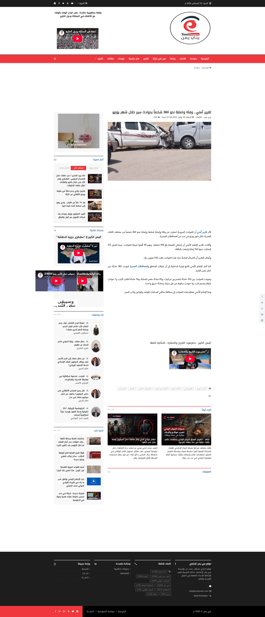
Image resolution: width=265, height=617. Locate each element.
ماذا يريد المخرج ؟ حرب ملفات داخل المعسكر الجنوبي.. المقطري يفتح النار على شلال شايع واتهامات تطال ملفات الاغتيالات (70, 180)
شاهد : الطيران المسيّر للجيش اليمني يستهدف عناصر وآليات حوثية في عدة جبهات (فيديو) (187, 441)
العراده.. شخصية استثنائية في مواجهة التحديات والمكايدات (73, 377)
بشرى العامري (82, 348)
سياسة (193, 58)
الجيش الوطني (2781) (145, 589)
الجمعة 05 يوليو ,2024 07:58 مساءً (176, 117)
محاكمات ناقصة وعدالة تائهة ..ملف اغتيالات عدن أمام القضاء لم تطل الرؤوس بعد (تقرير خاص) (70, 442)
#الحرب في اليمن (161, 388)
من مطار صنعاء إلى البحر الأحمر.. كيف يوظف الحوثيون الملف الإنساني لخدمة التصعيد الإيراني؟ (72, 362)
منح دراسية (134, 58)
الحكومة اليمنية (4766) (144, 585)
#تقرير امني (188, 388)
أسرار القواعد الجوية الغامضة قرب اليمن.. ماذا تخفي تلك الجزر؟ (70, 468)
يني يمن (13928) (163, 585)
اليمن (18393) (142, 576)
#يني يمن (122, 388)
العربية (82, 3)
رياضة (172, 58)
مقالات (110, 58)
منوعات (121, 58)
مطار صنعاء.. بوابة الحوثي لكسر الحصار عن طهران (73, 343)
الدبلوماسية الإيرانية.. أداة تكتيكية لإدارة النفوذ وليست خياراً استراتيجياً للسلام (74, 411)
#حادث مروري (201, 388)
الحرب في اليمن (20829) (160, 576)
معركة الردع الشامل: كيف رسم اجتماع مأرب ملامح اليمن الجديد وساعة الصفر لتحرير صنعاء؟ (73, 326)
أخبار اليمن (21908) (159, 571)
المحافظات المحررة (139, 266)
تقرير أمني (202, 232)
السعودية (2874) (163, 589)
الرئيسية (205, 58)
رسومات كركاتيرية (121, 569)
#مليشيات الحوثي (144, 388)
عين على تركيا (159, 58)
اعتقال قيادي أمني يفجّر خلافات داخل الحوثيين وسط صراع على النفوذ (134, 441)
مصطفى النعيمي (81, 333)
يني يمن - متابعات (202, 436)
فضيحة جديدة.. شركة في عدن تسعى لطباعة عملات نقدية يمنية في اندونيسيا (70, 497)
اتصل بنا (85, 577)
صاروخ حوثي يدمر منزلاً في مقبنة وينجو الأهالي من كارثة (71, 192)
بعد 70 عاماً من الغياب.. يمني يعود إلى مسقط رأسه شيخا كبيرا (70, 204)
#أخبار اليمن (176, 388)
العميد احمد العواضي (79, 418)
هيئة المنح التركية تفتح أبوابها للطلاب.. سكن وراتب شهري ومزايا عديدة (71, 456)
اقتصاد (183, 58)
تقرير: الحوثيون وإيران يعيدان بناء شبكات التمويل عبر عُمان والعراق (71, 215)
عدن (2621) (165, 594)
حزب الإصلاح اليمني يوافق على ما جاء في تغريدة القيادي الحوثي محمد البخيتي (71, 482)
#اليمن (132, 388)
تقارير (146, 58)
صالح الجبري (83, 368)
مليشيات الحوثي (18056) (160, 580)
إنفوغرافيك (124, 573)
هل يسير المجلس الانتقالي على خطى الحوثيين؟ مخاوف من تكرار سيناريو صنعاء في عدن (73, 394)
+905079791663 (201, 596)
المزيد (100, 58)
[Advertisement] (132, 88)
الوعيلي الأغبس (81, 383)
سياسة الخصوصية (106, 611)
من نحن (85, 573)
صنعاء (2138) (152, 594)
